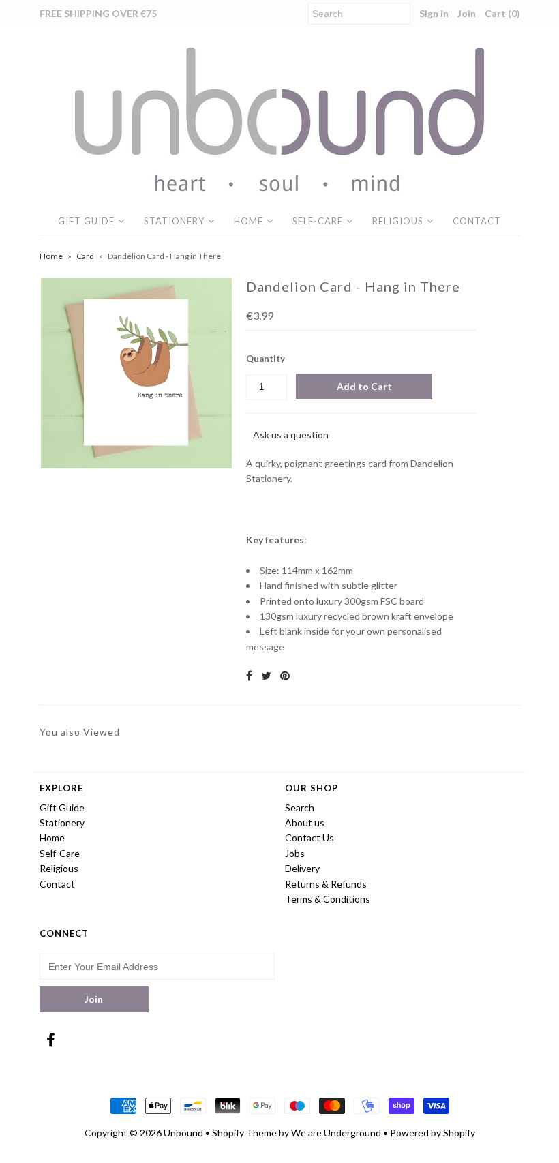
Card (85, 256)
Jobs (295, 853)
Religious (397, 220)
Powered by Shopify (432, 1132)
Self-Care (317, 220)
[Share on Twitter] (266, 675)
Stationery (174, 220)
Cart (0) (502, 13)
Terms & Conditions (327, 899)
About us (304, 822)
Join (466, 13)
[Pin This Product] (285, 675)
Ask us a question (291, 434)
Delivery (302, 868)
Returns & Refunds (326, 884)
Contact (477, 220)
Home (248, 220)
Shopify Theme (244, 1132)
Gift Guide (86, 220)
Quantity (265, 358)
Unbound (183, 1132)
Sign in (434, 13)
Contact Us (309, 837)
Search (299, 807)
